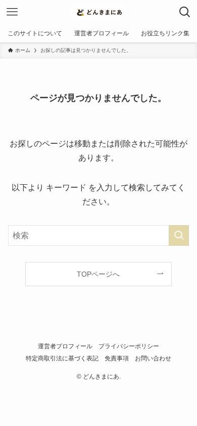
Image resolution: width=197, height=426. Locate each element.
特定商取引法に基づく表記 (62, 358)
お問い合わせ (153, 358)
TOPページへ (98, 274)
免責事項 (117, 358)
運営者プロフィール (65, 346)
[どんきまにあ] (98, 12)
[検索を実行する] (179, 235)
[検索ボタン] (185, 12)
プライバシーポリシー (128, 346)
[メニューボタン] (12, 12)
